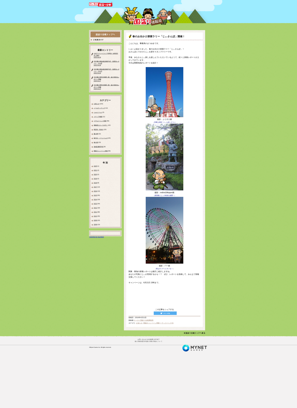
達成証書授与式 (98, 147)
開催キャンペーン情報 (101, 151)
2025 (95, 166)
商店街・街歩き (98, 129)
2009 (95, 220)
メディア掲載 (98, 116)
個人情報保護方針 (140, 341)
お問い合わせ (142, 339)
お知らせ (96, 104)
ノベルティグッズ (99, 108)
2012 (95, 208)
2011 (95, 212)
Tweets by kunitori (96, 237)
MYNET (156, 339)
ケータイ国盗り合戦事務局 (143, 320)
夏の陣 (96, 134)
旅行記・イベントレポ (101, 138)
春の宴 (96, 142)
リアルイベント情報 (100, 121)
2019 (95, 178)
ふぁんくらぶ (98, 112)
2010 (95, 216)
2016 (95, 191)
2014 (95, 199)
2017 (95, 187)
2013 (95, 204)
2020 (95, 174)
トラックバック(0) (167, 323)
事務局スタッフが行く (101, 125)
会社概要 (150, 339)
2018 (95, 183)
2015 (95, 195)
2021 (95, 170)
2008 (95, 224)
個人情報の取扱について (154, 341)
